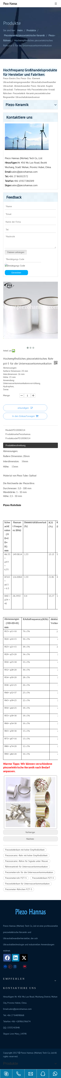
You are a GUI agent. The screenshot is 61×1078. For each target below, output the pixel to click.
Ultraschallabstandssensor (27, 97)
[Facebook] (7, 957)
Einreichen (16, 272)
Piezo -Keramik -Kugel (41, 85)
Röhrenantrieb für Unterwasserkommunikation (26, 866)
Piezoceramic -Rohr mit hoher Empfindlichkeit (26, 855)
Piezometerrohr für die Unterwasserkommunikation (29, 872)
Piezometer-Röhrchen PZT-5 (18, 889)
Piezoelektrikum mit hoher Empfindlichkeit (24, 849)
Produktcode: (11, 438)
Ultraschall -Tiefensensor (15, 89)
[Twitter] (24, 957)
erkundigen (23, 407)
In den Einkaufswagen (23, 416)
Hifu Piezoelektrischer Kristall (41, 89)
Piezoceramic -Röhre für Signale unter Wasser (26, 861)
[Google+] (10, 967)
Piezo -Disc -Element (30, 78)
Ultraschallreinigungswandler (16, 82)
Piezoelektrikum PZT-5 (43, 878)
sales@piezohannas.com (24, 171)
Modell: (9, 430)
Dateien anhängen (15, 252)
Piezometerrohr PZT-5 (16, 878)
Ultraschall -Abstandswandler (16, 85)
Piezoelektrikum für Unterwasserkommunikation (27, 883)
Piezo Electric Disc (11, 78)
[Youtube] (25, 967)
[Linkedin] (15, 957)
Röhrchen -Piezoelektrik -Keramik (18, 93)
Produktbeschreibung (15, 445)
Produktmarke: (12, 434)
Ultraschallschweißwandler (43, 82)
